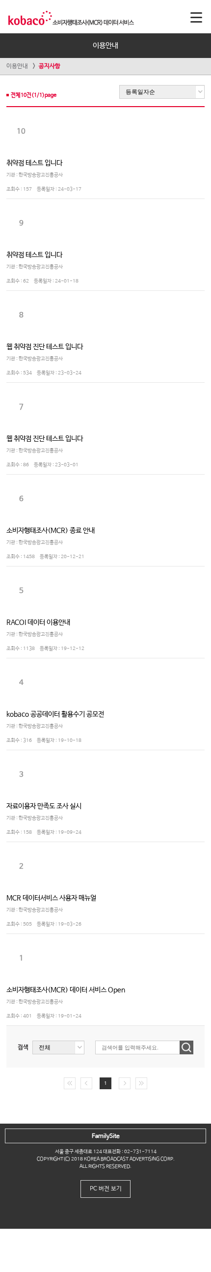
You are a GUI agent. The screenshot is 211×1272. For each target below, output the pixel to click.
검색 (23, 1047)
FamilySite (106, 1136)
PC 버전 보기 (106, 1189)
